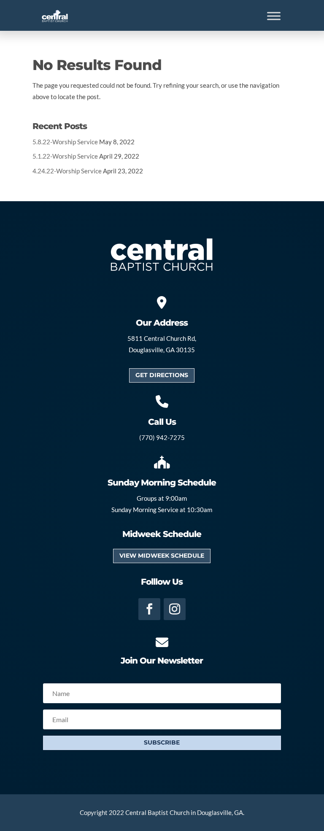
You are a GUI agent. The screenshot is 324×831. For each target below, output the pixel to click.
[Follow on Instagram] (175, 609)
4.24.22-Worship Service (67, 171)
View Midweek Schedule (161, 555)
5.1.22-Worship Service (65, 156)
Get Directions (161, 375)
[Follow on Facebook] (149, 609)
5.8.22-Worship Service (65, 142)
